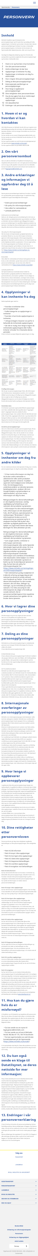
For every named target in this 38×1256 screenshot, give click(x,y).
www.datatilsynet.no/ (24, 994)
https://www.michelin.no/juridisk (22, 265)
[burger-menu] (34, 3)
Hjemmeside (6, 7)
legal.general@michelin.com (14, 169)
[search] (30, 3)
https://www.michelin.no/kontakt (16, 1041)
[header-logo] (9, 3)
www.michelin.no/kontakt (19, 143)
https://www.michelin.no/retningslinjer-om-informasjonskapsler (18, 569)
